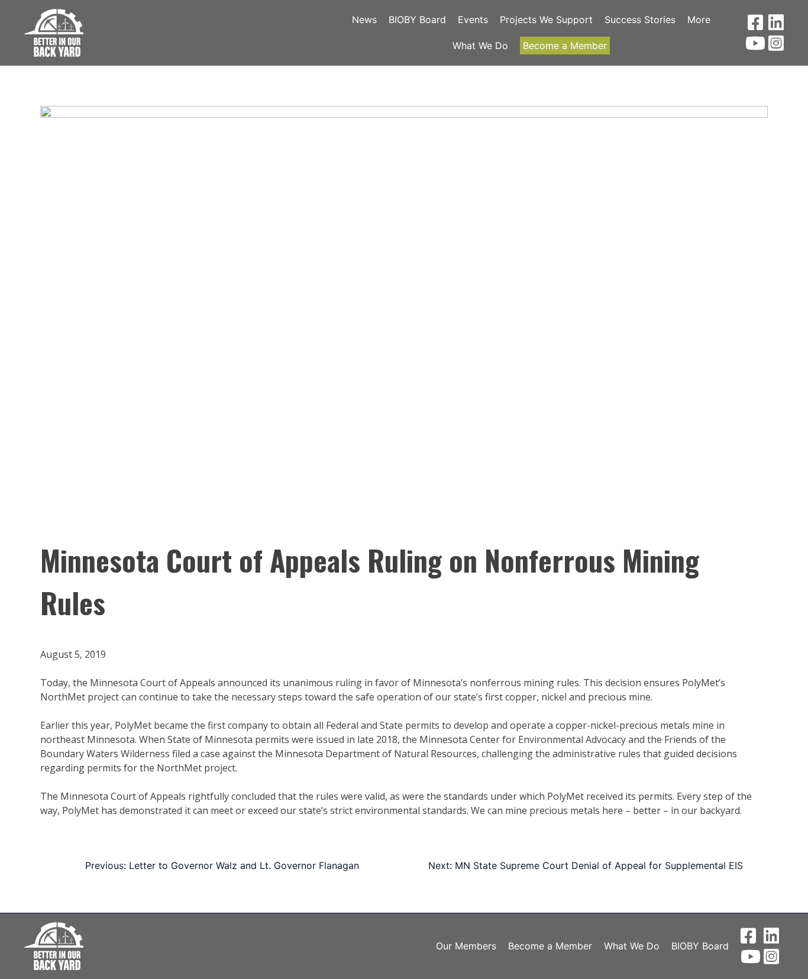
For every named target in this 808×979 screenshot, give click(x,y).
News (364, 19)
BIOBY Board (417, 19)
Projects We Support (546, 19)
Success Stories (640, 19)
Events (473, 19)
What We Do (480, 45)
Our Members (466, 946)
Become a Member (565, 45)
